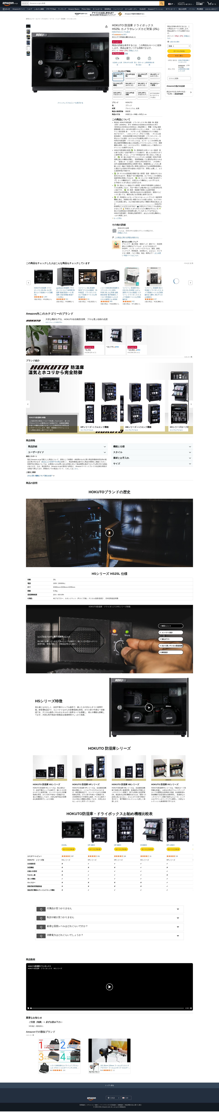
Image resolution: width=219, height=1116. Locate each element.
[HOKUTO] (33, 320)
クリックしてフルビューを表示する (70, 103)
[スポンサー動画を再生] (109, 1050)
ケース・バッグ (55, 19)
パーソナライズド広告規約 (108, 1105)
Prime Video (86, 9)
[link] (43, 291)
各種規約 (120, 1105)
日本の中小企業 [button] (128, 62)
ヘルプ (29, 9)
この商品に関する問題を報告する (127, 237)
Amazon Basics (73, 9)
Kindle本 (143, 9)
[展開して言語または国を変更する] (174, 4)
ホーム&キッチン (131, 9)
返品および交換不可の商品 (51, 462)
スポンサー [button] (187, 357)
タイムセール (97, 9)
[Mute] (191, 1008)
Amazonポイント (19, 9)
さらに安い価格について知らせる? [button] (40, 476)
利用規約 (82, 1105)
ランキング (62, 9)
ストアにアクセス (87, 430)
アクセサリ (45, 19)
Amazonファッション (155, 9)
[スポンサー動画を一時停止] (77, 1060)
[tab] (170, 626)
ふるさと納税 (39, 9)
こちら (75, 468)
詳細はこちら (133, 50)
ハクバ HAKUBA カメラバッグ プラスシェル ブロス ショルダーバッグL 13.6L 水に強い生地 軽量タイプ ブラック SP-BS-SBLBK (64, 1067)
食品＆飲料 (182, 9)
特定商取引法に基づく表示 (133, 1105)
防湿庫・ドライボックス (68, 19)
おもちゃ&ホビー (211, 9)
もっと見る (118, 218)
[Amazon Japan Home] (91, 1098)
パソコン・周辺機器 (196, 9)
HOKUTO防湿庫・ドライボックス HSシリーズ (45, 968)
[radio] (28, 26)
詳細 (126, 53)
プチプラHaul (51, 9)
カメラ (38, 19)
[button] (6, 9)
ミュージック (118, 9)
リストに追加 (173, 78)
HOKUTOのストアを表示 (121, 32)
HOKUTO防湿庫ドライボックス (184, 61)
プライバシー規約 (92, 1105)
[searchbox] (94, 3)
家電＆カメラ (30, 19)
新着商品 (108, 9)
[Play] (28, 1008)
